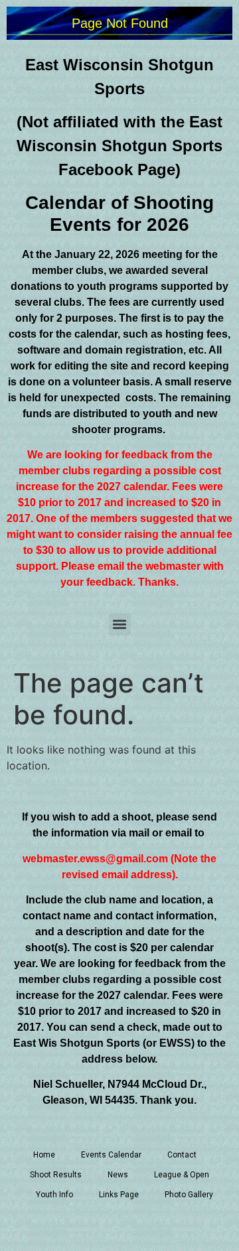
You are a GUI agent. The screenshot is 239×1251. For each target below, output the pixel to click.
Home (44, 1154)
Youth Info (54, 1194)
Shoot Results (56, 1174)
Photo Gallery (189, 1194)
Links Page (119, 1194)
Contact (182, 1154)
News (118, 1174)
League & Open (181, 1174)
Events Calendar (111, 1154)
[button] (120, 624)
